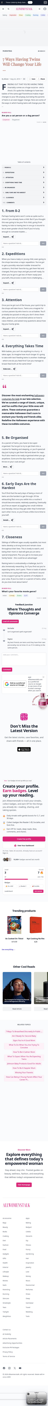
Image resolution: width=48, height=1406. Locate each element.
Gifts (4, 1258)
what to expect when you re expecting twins (24, 1057)
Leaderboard (9, 891)
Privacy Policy (8, 1352)
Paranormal (30, 1285)
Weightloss (7, 1316)
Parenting (6, 1289)
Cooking (27, 15)
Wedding (29, 1312)
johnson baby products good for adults (24, 1063)
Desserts (29, 1236)
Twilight (6, 1312)
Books (5, 1232)
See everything (8, 949)
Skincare (6, 1298)
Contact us (7, 1330)
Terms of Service (9, 1356)
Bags (4, 1223)
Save (33, 79)
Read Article (22, 1009)
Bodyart (29, 1227)
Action (5, 596)
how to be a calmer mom (24, 1052)
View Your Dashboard (26, 845)
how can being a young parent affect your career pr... (24, 1078)
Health (5, 1263)
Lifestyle (6, 1272)
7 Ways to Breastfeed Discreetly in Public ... (24, 1031)
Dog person (15, 120)
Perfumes (29, 1289)
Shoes (21, 15)
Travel (28, 1307)
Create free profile (24, 839)
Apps (28, 1218)
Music (28, 1281)
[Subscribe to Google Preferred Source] (15, 684)
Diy (27, 1240)
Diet (4, 1240)
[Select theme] (39, 9)
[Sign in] (45, 9)
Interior (5, 1267)
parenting (7, 51)
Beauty (5, 1227)
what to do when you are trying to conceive (24, 1046)
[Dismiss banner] (43, 677)
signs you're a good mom (24, 1040)
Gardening (30, 1254)
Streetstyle (7, 1303)
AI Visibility (7, 1334)
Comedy (11, 596)
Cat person (6, 120)
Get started (38, 891)
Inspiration (13, 15)
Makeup (6, 1276)
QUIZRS (44, 122)
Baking (5, 15)
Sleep (28, 1298)
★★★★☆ (41, 51)
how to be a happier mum (24, 1068)
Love (27, 1272)
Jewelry (28, 1267)
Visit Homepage (24, 1185)
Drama (19, 596)
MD (24, 79)
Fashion (5, 1245)
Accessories (7, 1218)
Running (35, 15)
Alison (6, 79)
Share (43, 79)
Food (4, 1249)
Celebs (43, 15)
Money (28, 1276)
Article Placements (10, 1338)
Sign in (5, 853)
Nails (4, 1285)
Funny (28, 1249)
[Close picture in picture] (28, 1394)
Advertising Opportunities (12, 1343)
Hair (27, 1258)
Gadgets (6, 1254)
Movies (5, 1281)
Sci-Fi (25, 596)
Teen (4, 1307)
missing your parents (24, 1072)
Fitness (28, 1245)
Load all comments (10, 621)
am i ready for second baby (24, 1036)
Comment (7, 669)
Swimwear (29, 1303)
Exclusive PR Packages (11, 1347)
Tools (28, 1316)
